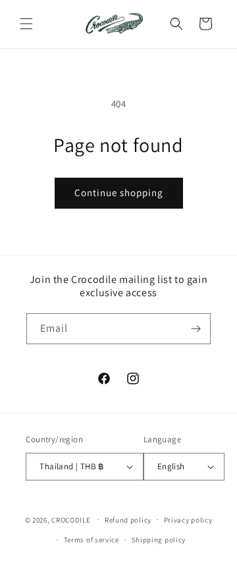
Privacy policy (188, 520)
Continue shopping (118, 192)
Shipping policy (159, 539)
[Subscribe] (195, 328)
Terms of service (91, 539)
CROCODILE (70, 519)
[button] (26, 23)
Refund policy (128, 520)
